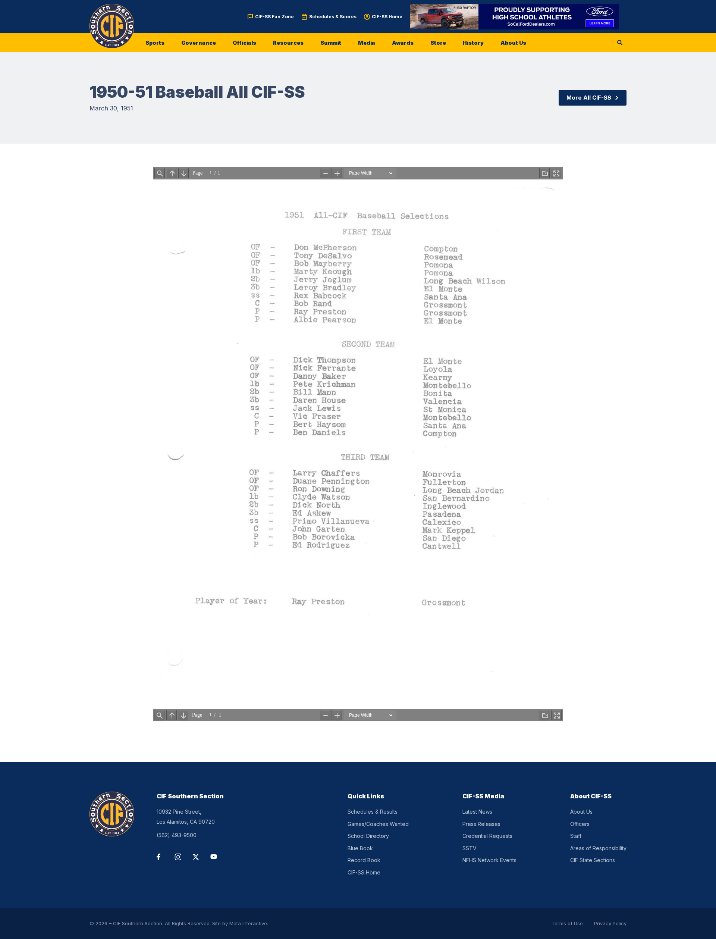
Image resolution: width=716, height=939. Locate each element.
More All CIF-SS (588, 97)
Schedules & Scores (333, 16)
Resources (288, 43)
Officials (244, 43)
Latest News (477, 811)
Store (438, 43)
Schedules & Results (373, 811)
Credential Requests (487, 836)
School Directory (368, 836)
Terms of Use (567, 923)
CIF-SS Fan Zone (274, 16)
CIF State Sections (592, 860)
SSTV (469, 848)
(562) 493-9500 (177, 835)
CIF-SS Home (387, 16)
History (473, 43)
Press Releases (481, 824)
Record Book (364, 860)
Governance (198, 43)
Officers (580, 824)
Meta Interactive (248, 923)
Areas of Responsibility (598, 848)
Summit (330, 43)
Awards (403, 43)
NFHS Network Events (489, 860)
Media (366, 43)
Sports (154, 43)
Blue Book (360, 848)
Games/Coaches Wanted (378, 824)
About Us (513, 43)
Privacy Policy (610, 923)
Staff (575, 836)
